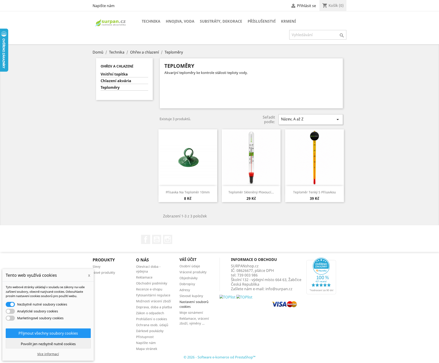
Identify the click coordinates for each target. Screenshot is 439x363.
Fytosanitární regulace (153, 295)
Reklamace (144, 277)
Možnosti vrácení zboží (153, 301)
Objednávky (188, 278)
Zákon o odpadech (150, 313)
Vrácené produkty (192, 272)
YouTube (156, 239)
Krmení (288, 21)
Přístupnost (145, 337)
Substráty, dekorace (221, 21)
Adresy (184, 290)
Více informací (48, 354)
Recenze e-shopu (149, 289)
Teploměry (110, 87)
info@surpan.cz (278, 288)
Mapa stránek (146, 349)
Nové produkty (104, 272)
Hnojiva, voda (180, 21)
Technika (151, 21)
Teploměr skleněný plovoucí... (251, 192)
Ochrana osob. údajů (152, 325)
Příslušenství (262, 21)
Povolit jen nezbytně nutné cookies (48, 343)
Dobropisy (187, 284)
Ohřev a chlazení (117, 66)
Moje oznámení (191, 312)
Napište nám (104, 5)
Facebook (145, 239)
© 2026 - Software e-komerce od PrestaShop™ (220, 357)
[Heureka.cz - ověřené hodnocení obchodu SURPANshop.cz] (321, 275)
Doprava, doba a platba (154, 307)
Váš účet (187, 259)
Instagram (167, 239)
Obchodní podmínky (151, 283)
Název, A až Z (310, 119)
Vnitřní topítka (114, 74)
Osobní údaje (189, 266)
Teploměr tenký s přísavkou (314, 192)
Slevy (96, 266)
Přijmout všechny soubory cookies (48, 333)
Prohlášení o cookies (151, 319)
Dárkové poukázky (149, 331)
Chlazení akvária (116, 81)
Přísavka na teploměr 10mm (188, 192)
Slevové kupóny (191, 296)
